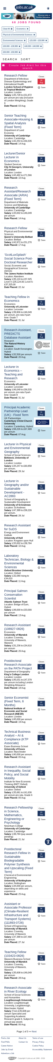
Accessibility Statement (42, 1049)
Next (34, 1031)
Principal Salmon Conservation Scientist (15, 594)
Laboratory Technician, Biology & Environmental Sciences (19, 561)
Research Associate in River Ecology (18, 989)
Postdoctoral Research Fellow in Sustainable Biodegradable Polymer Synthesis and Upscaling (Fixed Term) (18, 860)
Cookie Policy (38, 1046)
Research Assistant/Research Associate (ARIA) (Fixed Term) (17, 193)
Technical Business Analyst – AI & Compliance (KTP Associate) (17, 737)
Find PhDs (5, 1042)
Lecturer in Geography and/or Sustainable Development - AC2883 (16, 488)
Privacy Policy (38, 1042)
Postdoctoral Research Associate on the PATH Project (18, 664)
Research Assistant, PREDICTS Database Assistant (18, 333)
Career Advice (7, 1046)
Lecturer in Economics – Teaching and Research (13, 372)
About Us (22, 1038)
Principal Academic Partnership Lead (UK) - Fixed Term (17, 411)
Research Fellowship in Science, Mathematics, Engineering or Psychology (18, 815)
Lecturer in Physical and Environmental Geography (17, 447)
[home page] (25, 11)
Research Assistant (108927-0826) (17, 627)
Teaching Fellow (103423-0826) (15, 953)
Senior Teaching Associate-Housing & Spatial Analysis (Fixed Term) (18, 121)
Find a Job (5, 1038)
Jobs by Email (7, 1049)
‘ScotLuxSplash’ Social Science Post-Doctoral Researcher (18, 258)
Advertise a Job (7, 1053)
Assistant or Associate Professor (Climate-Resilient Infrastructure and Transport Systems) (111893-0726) (18, 913)
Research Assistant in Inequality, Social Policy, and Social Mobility (17, 772)
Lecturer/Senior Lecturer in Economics (14, 157)
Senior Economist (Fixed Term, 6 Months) (16, 701)
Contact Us (23, 1042)
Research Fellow (15, 75)
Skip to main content (11, 2)
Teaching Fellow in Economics (17, 298)
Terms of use (37, 1038)
